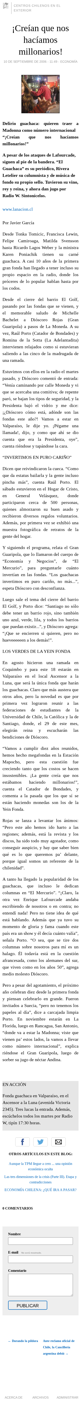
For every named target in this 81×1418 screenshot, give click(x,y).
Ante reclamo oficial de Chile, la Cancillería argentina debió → (58, 1347)
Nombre (14, 1234)
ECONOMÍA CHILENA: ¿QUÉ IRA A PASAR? (40, 1190)
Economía (68, 61)
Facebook (22, 1141)
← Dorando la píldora (23, 1341)
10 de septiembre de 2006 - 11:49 (30, 61)
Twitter (40, 1141)
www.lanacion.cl (17, 209)
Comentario (17, 1271)
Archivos (40, 1397)
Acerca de (13, 1397)
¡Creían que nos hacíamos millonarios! (40, 40)
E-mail (25, 1252)
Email (58, 1141)
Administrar (67, 1397)
